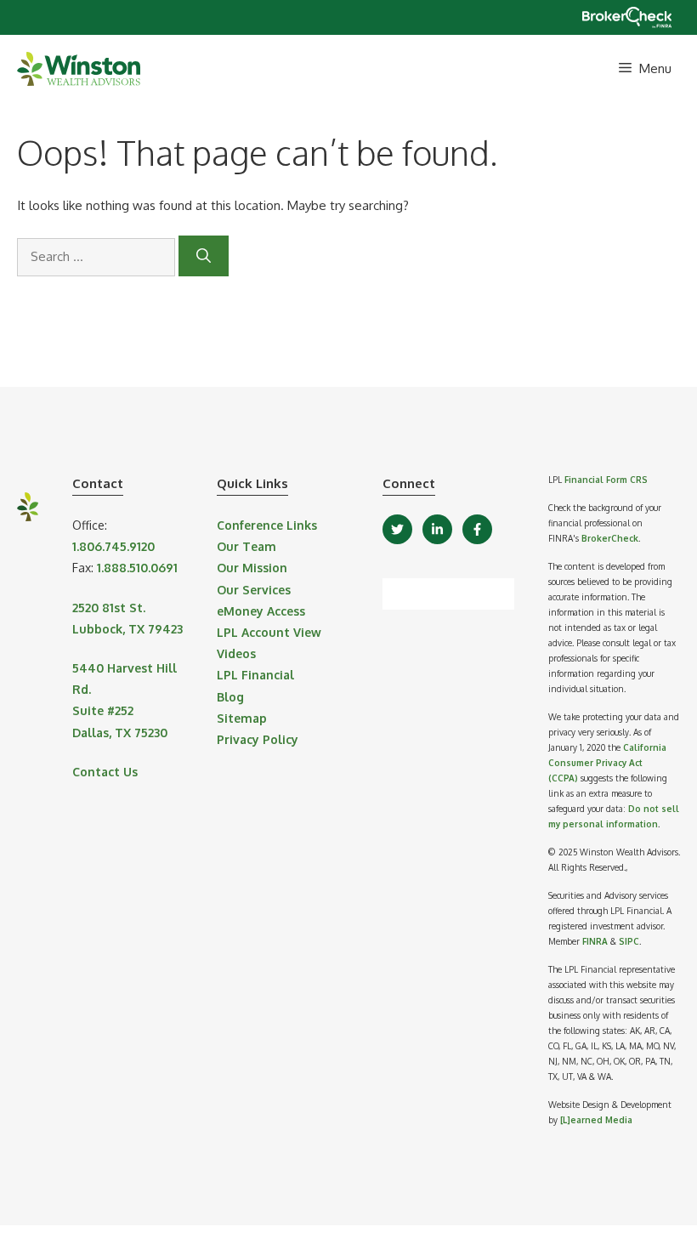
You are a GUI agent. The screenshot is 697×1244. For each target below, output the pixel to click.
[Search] (203, 256)
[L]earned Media (596, 1120)
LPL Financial (255, 674)
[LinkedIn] (437, 529)
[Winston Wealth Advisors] (78, 68)
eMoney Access (261, 611)
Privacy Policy (257, 739)
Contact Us (105, 771)
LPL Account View (269, 632)
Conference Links (267, 525)
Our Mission (252, 567)
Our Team (246, 546)
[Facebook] (477, 529)
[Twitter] (397, 529)
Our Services (254, 589)
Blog (230, 697)
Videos (236, 653)
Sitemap (242, 718)
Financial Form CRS (606, 479)
